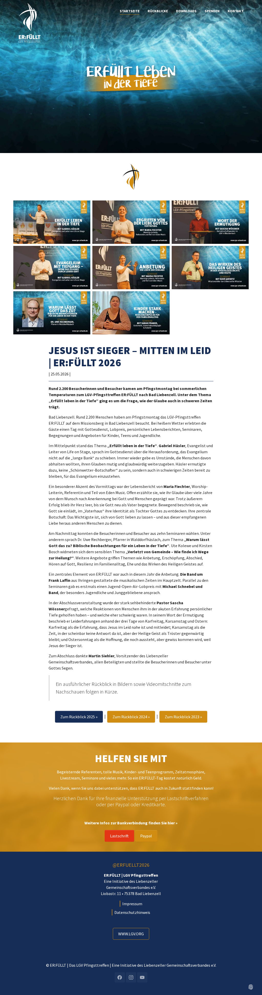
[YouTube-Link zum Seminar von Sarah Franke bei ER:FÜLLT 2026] (130, 313)
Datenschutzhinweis (132, 912)
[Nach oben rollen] (251, 973)
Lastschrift (119, 835)
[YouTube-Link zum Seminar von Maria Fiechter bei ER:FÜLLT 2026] (130, 267)
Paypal (146, 835)
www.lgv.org (131, 933)
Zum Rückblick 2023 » (183, 716)
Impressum (132, 903)
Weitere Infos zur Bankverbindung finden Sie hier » (131, 822)
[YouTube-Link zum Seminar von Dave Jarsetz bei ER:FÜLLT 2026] (210, 267)
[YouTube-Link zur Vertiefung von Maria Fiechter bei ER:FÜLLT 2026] (130, 222)
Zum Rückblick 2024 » (131, 716)
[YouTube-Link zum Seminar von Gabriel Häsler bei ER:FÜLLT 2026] (51, 267)
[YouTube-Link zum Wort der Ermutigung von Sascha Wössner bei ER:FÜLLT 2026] (210, 222)
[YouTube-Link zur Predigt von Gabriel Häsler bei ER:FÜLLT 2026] (51, 222)
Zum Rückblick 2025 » (78, 716)
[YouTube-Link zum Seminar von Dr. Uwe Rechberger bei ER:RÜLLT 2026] (51, 313)
